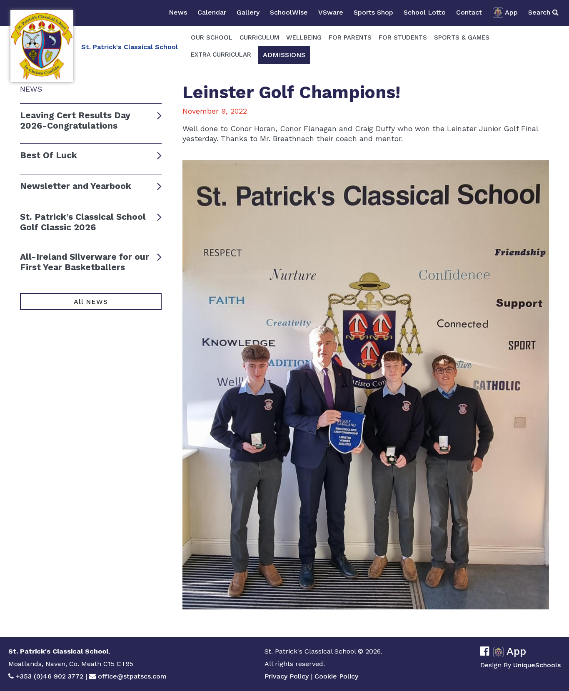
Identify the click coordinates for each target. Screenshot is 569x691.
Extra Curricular (221, 54)
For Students (403, 37)
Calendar (211, 12)
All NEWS (90, 302)
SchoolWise (289, 12)
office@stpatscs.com (132, 676)
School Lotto (425, 12)
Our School (211, 37)
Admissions (284, 55)
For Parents (350, 37)
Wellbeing (304, 37)
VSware (330, 12)
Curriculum (259, 37)
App (511, 12)
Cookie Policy (336, 676)
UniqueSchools (537, 665)
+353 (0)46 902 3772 (49, 676)
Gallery (248, 12)
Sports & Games (461, 37)
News (178, 12)
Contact (469, 12)
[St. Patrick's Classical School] (41, 46)
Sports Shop (373, 12)
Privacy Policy (287, 676)
